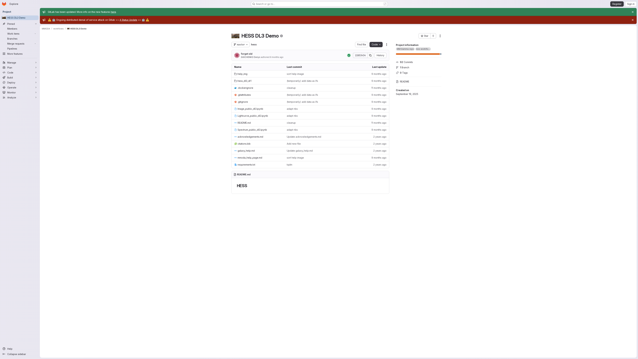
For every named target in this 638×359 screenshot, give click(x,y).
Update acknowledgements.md (304, 136)
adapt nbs (292, 108)
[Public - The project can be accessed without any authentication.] (281, 36)
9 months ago (276, 57)
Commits (406, 62)
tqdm (289, 164)
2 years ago (379, 136)
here (113, 11)
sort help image (295, 73)
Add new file (294, 143)
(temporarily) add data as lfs (302, 80)
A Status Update (128, 19)
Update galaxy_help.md (300, 150)
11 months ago (378, 87)
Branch (404, 67)
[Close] (633, 12)
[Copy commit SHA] (370, 55)
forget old (246, 53)
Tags (404, 72)
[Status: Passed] (349, 55)
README (404, 81)
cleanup (291, 87)
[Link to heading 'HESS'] (249, 185)
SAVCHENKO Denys (250, 57)
